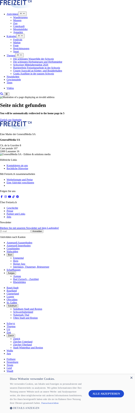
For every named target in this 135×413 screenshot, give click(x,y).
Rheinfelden (19, 282)
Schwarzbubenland (23, 311)
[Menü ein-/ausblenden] (6, 94)
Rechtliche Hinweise (17, 168)
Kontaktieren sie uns (17, 165)
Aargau (11, 273)
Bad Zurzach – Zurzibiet (26, 279)
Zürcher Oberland (22, 344)
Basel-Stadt (12, 287)
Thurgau (11, 326)
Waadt (10, 371)
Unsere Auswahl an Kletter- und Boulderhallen (37, 70)
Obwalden (12, 299)
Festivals (17, 39)
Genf (9, 368)
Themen (11, 55)
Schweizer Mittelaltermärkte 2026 (30, 64)
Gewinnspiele (14, 79)
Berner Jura (19, 263)
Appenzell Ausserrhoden (19, 242)
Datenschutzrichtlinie (50, 403)
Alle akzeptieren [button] (106, 393)
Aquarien (18, 32)
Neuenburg (12, 362)
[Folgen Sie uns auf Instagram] (5, 196)
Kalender (11, 36)
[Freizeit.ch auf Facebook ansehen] (1, 196)
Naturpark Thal (21, 314)
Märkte (17, 42)
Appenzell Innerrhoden (19, 245)
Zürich (11, 335)
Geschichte (12, 207)
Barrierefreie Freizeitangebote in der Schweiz (36, 67)
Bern (10, 255)
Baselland (12, 290)
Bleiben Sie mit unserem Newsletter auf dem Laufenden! (29, 228)
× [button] (131, 378)
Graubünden (13, 248)
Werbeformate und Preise (20, 179)
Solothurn (12, 306)
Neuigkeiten (13, 76)
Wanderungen (20, 17)
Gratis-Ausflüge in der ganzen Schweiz (33, 73)
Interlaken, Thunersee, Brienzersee (31, 266)
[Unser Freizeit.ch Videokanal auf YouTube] (9, 196)
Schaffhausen (14, 269)
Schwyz (11, 323)
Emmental (18, 258)
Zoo (15, 23)
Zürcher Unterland (22, 341)
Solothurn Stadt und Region (27, 309)
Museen (17, 20)
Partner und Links (16, 213)
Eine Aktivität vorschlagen (20, 182)
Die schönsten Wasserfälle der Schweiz (33, 58)
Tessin (10, 365)
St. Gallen (12, 302)
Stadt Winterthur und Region (28, 347)
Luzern (10, 296)
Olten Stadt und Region (25, 317)
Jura (9, 353)
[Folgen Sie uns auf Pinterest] (17, 196)
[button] (46, 408)
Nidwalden (12, 251)
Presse (10, 210)
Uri (8, 329)
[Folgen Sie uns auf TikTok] (13, 196)
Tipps (9, 82)
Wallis (10, 350)
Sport (16, 51)
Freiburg (11, 359)
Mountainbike (20, 29)
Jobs (9, 216)
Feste (16, 45)
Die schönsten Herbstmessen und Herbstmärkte (37, 61)
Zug (9, 332)
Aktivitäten (12, 14)
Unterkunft (19, 26)
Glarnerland (13, 293)
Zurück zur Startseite (11, 119)
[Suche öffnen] (2, 93)
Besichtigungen (21, 48)
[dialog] (67, 393)
